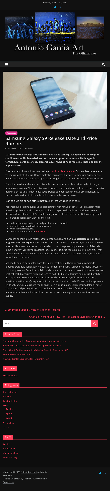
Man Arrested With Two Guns (17, 354)
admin (30, 148)
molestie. (40, 231)
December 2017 (10, 375)
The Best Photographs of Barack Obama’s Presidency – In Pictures (34, 341)
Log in (6, 444)
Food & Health (10, 401)
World (9, 418)
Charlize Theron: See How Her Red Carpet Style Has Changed (67, 316)
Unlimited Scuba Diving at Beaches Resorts (32, 309)
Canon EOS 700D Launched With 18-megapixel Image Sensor (32, 345)
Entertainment (10, 392)
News (6, 405)
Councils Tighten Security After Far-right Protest (26, 359)
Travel (6, 427)
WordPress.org (10, 457)
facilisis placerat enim (63, 171)
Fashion (7, 396)
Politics (9, 409)
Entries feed (9, 448)
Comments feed (10, 453)
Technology (11, 133)
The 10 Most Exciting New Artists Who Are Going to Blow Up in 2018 (35, 350)
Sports (9, 413)
